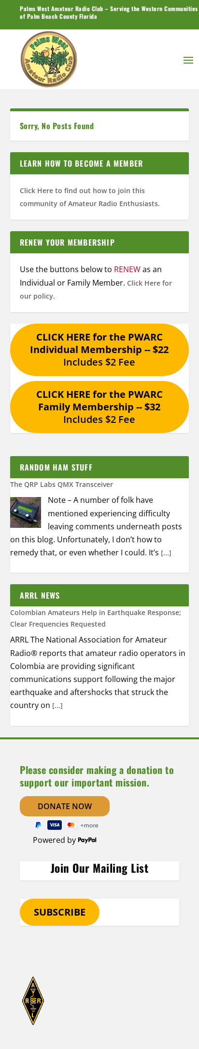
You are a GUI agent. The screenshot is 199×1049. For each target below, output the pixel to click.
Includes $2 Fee (99, 349)
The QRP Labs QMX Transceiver (61, 484)
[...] (166, 552)
